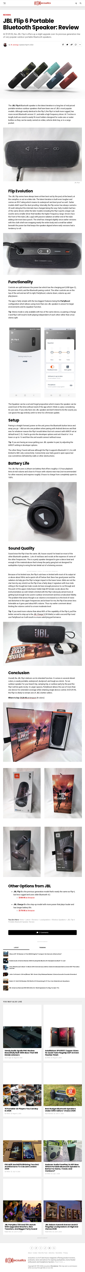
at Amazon (28, 698)
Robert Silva (8, 1232)
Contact (35, 1253)
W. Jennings (15, 45)
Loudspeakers (45, 920)
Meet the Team (42, 1253)
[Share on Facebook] (63, 44)
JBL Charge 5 (39, 614)
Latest (27, 920)
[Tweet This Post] (67, 44)
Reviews (35, 920)
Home (21, 920)
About (30, 1253)
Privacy (65, 1253)
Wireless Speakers (59, 920)
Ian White (47, 1057)
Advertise (52, 1253)
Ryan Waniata (49, 1113)
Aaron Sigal (8, 1057)
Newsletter (59, 1253)
